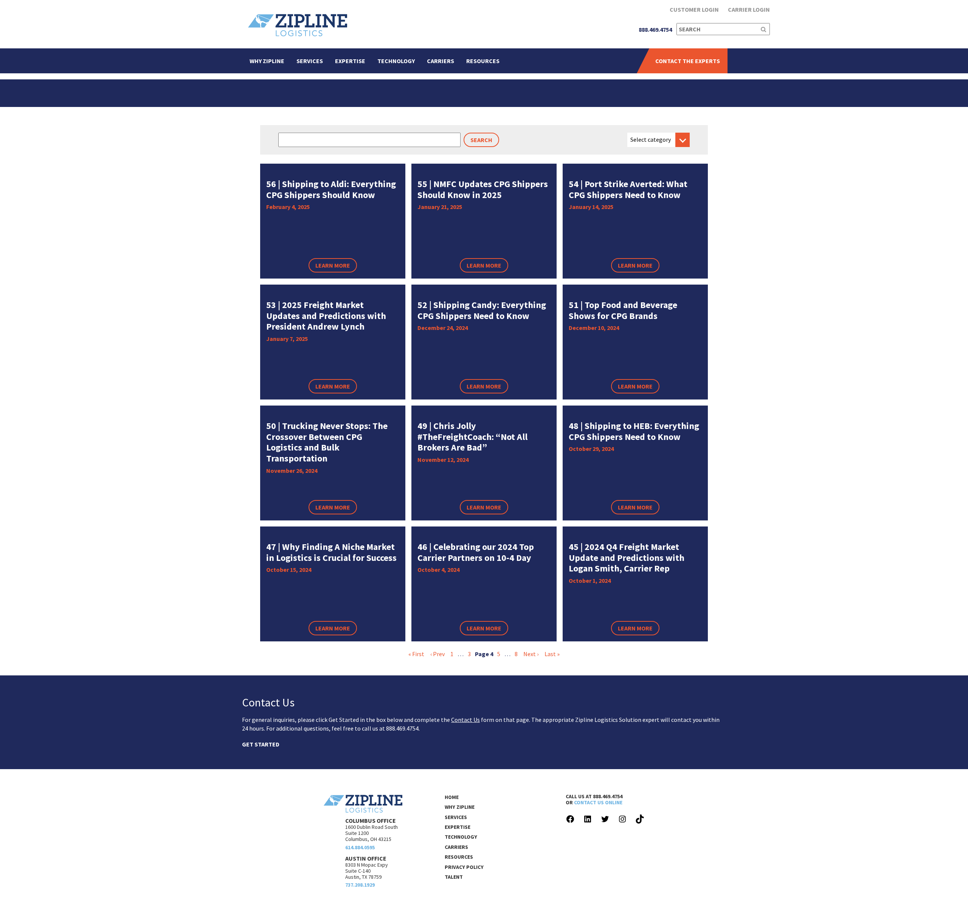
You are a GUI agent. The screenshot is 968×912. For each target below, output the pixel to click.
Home (452, 797)
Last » (552, 654)
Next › (530, 654)
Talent (454, 876)
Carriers (440, 61)
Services (309, 61)
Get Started (260, 744)
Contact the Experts (687, 61)
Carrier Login (749, 9)
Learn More (332, 265)
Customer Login (694, 9)
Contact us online (598, 802)
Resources (483, 61)
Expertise (350, 61)
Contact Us (465, 719)
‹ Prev (437, 654)
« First (416, 654)
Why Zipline (267, 61)
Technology (396, 61)
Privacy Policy (464, 867)
